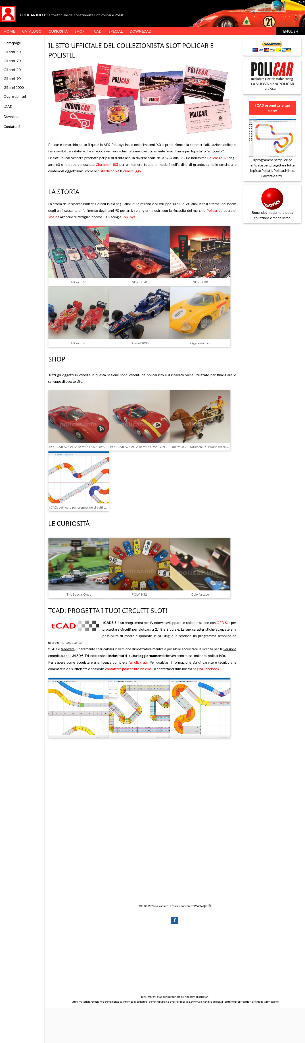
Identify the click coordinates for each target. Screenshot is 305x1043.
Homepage (12, 43)
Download (11, 116)
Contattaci (12, 126)
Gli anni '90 (12, 78)
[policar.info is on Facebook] (174, 920)
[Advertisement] (142, 782)
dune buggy (132, 171)
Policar (212, 210)
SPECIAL (116, 31)
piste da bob (107, 171)
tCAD (97, 31)
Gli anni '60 (12, 52)
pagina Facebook (206, 669)
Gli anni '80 (12, 69)
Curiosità (58, 31)
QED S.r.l (223, 622)
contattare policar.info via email (129, 669)
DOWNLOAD (140, 31)
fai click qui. (138, 662)
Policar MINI (217, 158)
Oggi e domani (15, 96)
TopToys (128, 217)
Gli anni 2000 (14, 87)
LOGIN (301, 1)
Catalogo (32, 31)
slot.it (52, 217)
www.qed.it (202, 905)
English (290, 31)
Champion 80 (106, 164)
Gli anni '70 (12, 60)
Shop (80, 31)
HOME (9, 31)
